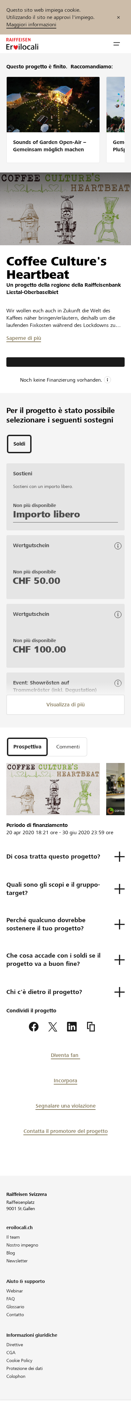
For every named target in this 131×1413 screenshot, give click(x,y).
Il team (13, 1237)
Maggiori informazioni (31, 25)
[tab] (19, 444)
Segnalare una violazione (66, 1106)
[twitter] (52, 1027)
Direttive (14, 1344)
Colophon (15, 1376)
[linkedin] (72, 1027)
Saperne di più (23, 338)
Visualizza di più (65, 705)
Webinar (14, 1290)
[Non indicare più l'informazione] (118, 17)
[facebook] (33, 1027)
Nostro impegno (22, 1244)
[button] (117, 44)
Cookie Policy (19, 1360)
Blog (10, 1252)
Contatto (15, 1314)
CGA (11, 1352)
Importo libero (46, 514)
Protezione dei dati (24, 1368)
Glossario (15, 1306)
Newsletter (17, 1260)
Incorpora (65, 1081)
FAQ (10, 1298)
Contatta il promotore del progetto (66, 1131)
